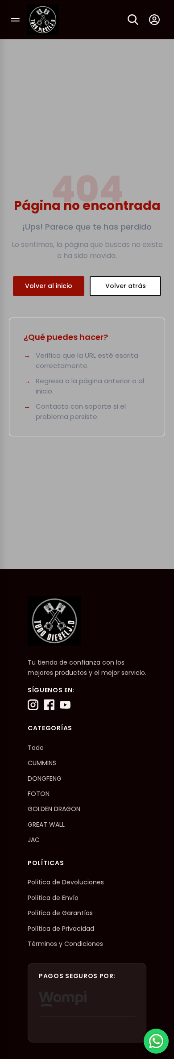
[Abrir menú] (15, 19)
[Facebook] (49, 704)
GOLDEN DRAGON (54, 808)
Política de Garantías (60, 912)
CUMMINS (42, 762)
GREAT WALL (46, 824)
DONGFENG (45, 778)
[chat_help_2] (156, 1041)
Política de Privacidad (61, 928)
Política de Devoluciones (66, 882)
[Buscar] (133, 20)
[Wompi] (63, 999)
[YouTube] (65, 704)
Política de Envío (53, 897)
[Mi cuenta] (154, 20)
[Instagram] (33, 704)
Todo (36, 747)
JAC (34, 839)
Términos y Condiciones (65, 943)
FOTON (39, 793)
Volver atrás (125, 285)
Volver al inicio (48, 285)
